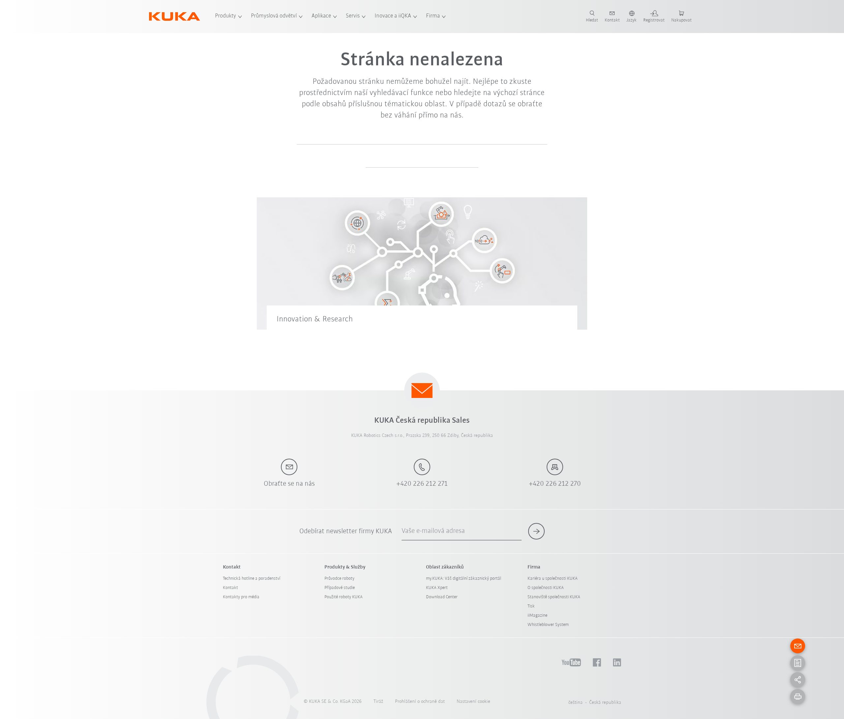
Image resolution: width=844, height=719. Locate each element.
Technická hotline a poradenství (251, 578)
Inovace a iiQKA (393, 16)
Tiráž (378, 701)
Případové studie (339, 587)
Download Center (442, 597)
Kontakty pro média (241, 597)
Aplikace (321, 16)
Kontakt (230, 587)
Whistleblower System (548, 624)
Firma (433, 16)
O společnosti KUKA (546, 587)
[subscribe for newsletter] (536, 531)
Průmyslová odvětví (274, 16)
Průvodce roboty (339, 578)
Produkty (225, 16)
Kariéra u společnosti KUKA (553, 578)
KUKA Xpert (437, 587)
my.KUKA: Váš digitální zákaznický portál (463, 578)
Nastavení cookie (473, 701)
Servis (353, 16)
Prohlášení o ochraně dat (420, 701)
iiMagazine (537, 615)
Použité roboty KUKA (343, 597)
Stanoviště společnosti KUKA (554, 597)
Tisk (531, 606)
